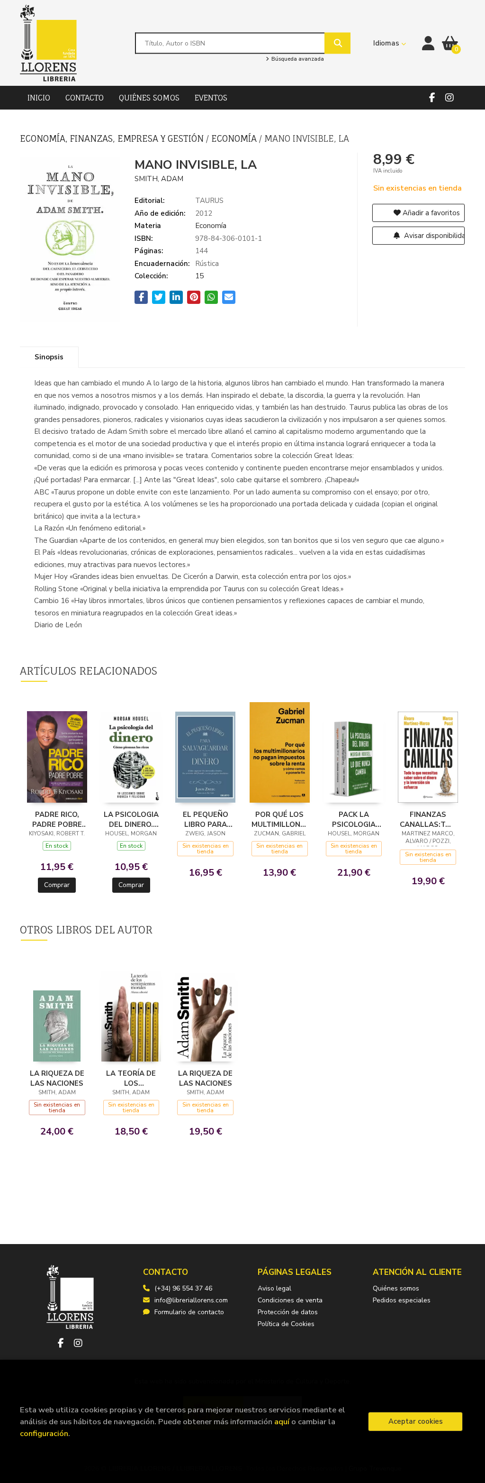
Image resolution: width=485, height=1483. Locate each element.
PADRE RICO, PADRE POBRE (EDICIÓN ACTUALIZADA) (57, 819)
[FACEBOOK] (432, 98)
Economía (235, 138)
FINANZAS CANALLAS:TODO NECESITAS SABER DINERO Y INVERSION (428, 819)
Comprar (57, 884)
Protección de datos (288, 1312)
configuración (44, 1433)
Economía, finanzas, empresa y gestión (113, 138)
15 (199, 276)
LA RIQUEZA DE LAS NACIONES (57, 1078)
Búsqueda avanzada (296, 59)
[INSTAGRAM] (449, 98)
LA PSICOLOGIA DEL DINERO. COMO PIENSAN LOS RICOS (131, 819)
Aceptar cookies (415, 1421)
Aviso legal (274, 1288)
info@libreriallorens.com (191, 1300)
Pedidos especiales (402, 1300)
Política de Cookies (286, 1323)
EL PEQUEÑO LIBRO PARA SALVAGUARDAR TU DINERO (205, 819)
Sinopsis (49, 357)
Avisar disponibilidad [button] (433, 235)
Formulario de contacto (189, 1312)
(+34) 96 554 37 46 (183, 1288)
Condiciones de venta (290, 1300)
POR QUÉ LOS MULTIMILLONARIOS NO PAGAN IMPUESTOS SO (279, 819)
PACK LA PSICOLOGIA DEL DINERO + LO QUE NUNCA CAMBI (354, 819)
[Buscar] (337, 43)
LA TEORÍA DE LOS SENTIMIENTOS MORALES (131, 1078)
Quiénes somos (396, 1288)
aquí (281, 1421)
